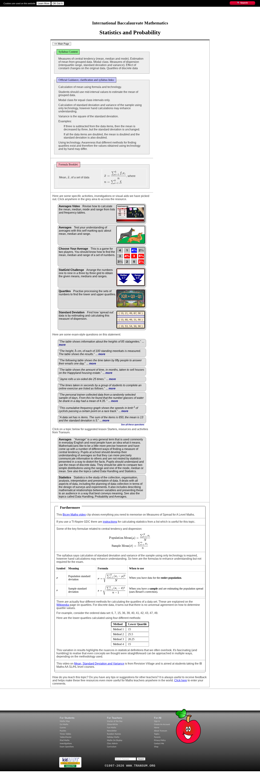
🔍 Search (242, 3)
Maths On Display (114, 740)
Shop (156, 747)
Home (156, 728)
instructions (110, 521)
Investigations (66, 744)
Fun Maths (51, 8)
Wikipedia (62, 604)
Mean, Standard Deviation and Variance (99, 663)
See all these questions (132, 424)
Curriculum (111, 747)
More (79, 8)
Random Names (114, 734)
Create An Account (162, 724)
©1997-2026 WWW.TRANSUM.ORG (130, 766)
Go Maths (64, 724)
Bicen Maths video (74, 514)
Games (63, 728)
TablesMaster (65, 737)
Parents (157, 737)
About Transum (160, 731)
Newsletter (112, 731)
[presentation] (69, 177)
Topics (73, 8)
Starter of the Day (114, 721)
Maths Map (62, 8)
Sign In (7, 8)
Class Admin (112, 744)
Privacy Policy (160, 740)
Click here (180, 680)
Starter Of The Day (21, 8)
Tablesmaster (37, 8)
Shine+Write (112, 724)
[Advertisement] (130, 15)
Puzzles (63, 731)
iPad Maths (65, 740)
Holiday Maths (113, 737)
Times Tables (65, 734)
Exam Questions (67, 747)
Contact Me (159, 744)
